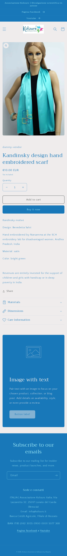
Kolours (24, 552)
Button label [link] (22, 414)
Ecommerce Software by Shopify (39, 552)
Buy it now (33, 209)
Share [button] (10, 291)
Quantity (7, 180)
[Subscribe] (56, 475)
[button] (4, 29)
